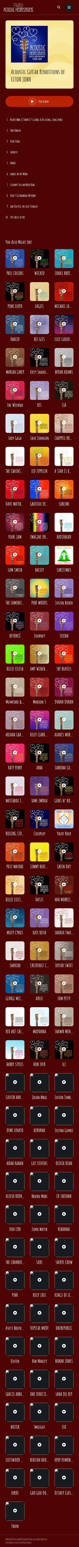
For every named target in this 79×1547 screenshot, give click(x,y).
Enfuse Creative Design (23, 1542)
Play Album (44, 101)
